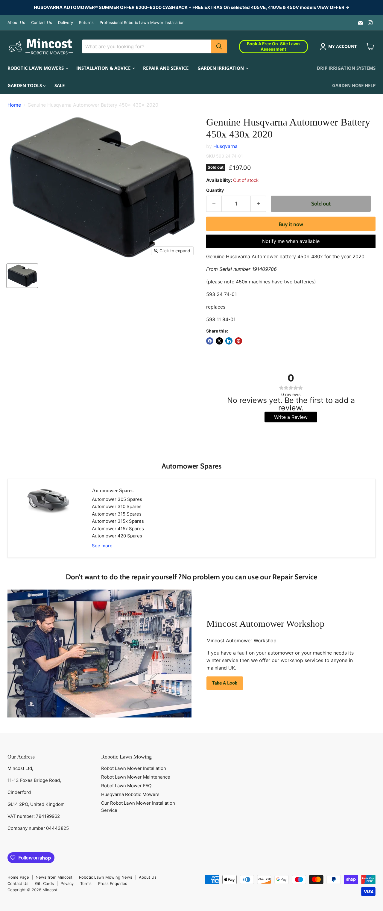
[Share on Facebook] (209, 341)
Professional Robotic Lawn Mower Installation (142, 22)
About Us (16, 22)
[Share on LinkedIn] (228, 341)
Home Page (18, 877)
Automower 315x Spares (118, 521)
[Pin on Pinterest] (238, 341)
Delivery (65, 22)
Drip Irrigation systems (346, 68)
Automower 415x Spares (118, 528)
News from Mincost (54, 877)
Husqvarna (225, 146)
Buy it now (291, 224)
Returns (86, 22)
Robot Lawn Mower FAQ (126, 785)
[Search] (219, 46)
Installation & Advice (104, 68)
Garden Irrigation (221, 68)
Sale (59, 85)
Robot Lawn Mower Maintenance (135, 777)
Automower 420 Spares (117, 536)
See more (102, 546)
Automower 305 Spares (117, 499)
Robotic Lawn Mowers (36, 68)
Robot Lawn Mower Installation (133, 768)
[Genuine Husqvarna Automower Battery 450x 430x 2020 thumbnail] (22, 276)
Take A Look (224, 683)
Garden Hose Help (354, 85)
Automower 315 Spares (117, 514)
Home (14, 105)
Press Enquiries (112, 883)
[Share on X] (219, 341)
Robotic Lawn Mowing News (105, 877)
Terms (86, 883)
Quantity (215, 190)
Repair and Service (166, 68)
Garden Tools (25, 85)
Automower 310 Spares (117, 506)
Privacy (67, 883)
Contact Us (41, 22)
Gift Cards (44, 883)
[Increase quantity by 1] (258, 204)
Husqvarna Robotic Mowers (130, 794)
